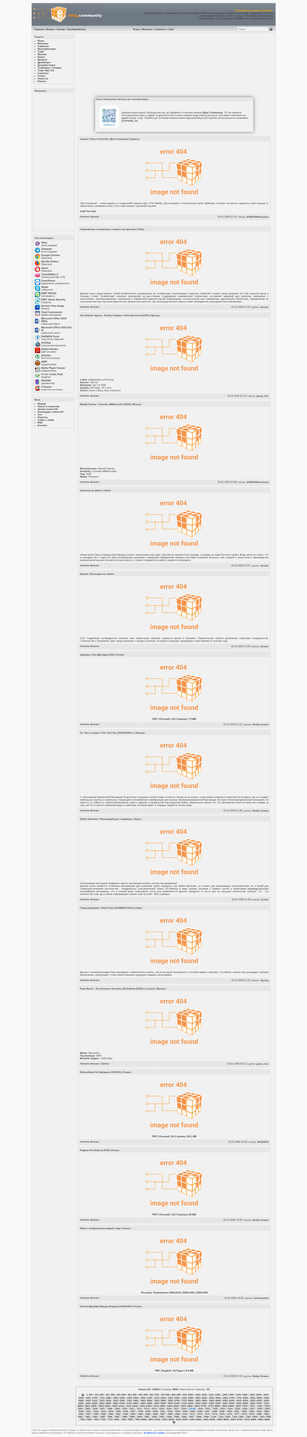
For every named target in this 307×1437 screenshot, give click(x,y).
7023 (222, 1408)
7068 (170, 1414)
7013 (146, 1408)
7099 (206, 1416)
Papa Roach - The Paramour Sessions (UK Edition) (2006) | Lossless (117, 988)
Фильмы (147, 29)
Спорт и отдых (189, 13)
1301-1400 (241, 1394)
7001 (252, 1406)
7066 (155, 1414)
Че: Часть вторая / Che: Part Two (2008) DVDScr (106, 733)
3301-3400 (132, 1400)
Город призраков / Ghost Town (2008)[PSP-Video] (107, 908)
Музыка (155, 315)
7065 (147, 1414)
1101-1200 (214, 1394)
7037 (133, 1411)
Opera (44, 268)
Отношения (266, 15)
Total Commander (51, 312)
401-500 (132, 1394)
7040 (155, 1411)
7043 (177, 1411)
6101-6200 (132, 1406)
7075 (222, 1414)
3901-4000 (215, 1400)
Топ (40, 414)
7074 (214, 1414)
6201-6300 (145, 1406)
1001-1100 (201, 1394)
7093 (161, 1416)
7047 (207, 1411)
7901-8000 (141, 1419)
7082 (80, 1416)
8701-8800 (250, 1419)
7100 (213, 1416)
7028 (259, 1408)
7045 (192, 1411)
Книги (141, 229)
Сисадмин (228, 18)
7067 (162, 1414)
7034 (110, 1411)
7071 (192, 1414)
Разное (269, 13)
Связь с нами (46, 420)
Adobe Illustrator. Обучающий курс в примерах (106, 819)
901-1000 (188, 1394)
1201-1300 (228, 1394)
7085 (102, 1416)
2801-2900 (256, 1397)
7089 (132, 1416)
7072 (199, 1414)
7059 (103, 1414)
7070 (184, 1414)
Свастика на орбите (91, 490)
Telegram (46, 249)
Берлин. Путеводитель (93, 574)
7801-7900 (127, 1419)
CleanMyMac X (49, 274)
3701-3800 (187, 1400)
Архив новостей (48, 409)
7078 (244, 1414)
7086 (109, 1416)
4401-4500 (91, 1403)
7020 (200, 1408)
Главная (39, 29)
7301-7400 (251, 1416)
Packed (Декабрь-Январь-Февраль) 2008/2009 (106, 1306)
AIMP (44, 361)
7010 (124, 1408)
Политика (251, 15)
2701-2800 (242, 1397)
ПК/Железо (242, 18)
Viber (44, 242)
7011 (131, 1408)
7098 (198, 1416)
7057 (88, 1414)
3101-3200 (105, 1400)
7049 (222, 1411)
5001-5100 (174, 1403)
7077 (236, 1414)
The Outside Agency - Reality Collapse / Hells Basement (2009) (114, 315)
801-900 (176, 1394)
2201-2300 (174, 1397)
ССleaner (46, 386)
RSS (40, 422)
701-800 (165, 1394)
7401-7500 (265, 1416)
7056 (81, 1414)
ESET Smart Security (53, 299)
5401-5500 (228, 1403)
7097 (191, 1416)
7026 (244, 1408)
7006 (95, 1408)
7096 (184, 1416)
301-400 (121, 1394)
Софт (170, 29)
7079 (251, 1414)
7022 (215, 1408)
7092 (154, 1416)
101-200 (99, 1394)
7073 (207, 1414)
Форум (50, 29)
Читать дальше (89, 216)
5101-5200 (187, 1403)
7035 (118, 1411)
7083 (87, 1416)
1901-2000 (132, 1397)
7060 (110, 1414)
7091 (146, 1416)
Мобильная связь (238, 13)
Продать (158, 13)
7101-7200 (224, 1416)
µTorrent (46, 355)
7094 (169, 1416)
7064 (140, 1414)
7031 (88, 1411)
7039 (147, 1411)
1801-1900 (119, 1397)
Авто (230, 15)
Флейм (221, 15)
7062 (125, 1414)
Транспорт (171, 13)
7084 (95, 1416)
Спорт (239, 15)
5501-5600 (242, 1403)
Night (75, 29)
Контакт (42, 425)
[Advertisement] (53, 161)
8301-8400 (195, 1419)
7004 (80, 1408)
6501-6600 (187, 1406)
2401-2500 (201, 1397)
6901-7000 (241, 1406)
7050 (229, 1411)
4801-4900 (146, 1403)
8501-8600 (223, 1419)
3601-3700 (174, 1400)
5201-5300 (201, 1403)
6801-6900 (228, 1406)
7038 (140, 1411)
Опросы (43, 417)
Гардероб (257, 13)
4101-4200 (242, 1400)
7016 (168, 1408)
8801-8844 (264, 1419)
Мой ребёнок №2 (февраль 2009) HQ (100, 1072)
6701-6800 (214, 1406)
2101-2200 (160, 1397)
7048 (214, 1411)
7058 (95, 1414)
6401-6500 (173, 1406)
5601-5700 (256, 1403)
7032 (95, 1411)
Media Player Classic (53, 368)
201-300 (110, 1394)
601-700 (154, 1394)
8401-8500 (209, 1419)
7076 (229, 1414)
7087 (117, 1416)
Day (69, 29)
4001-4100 (228, 1400)
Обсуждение (208, 15)
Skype (44, 287)
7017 (176, 1408)
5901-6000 (104, 1406)
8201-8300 (182, 1419)
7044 (184, 1411)
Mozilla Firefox (49, 261)
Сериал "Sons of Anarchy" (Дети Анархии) (103, 139)
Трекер (60, 29)
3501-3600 (160, 1400)
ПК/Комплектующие (213, 13)
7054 (259, 1411)
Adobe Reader (49, 349)
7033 (103, 1411)
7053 (251, 1411)
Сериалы (159, 29)
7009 (117, 1408)
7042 (170, 1411)
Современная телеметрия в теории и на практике (108, 229)
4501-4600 (105, 1403)
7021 (207, 1408)
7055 (266, 1411)
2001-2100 (146, 1397)
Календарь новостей (50, 411)
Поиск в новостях (49, 406)
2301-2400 (187, 1397)
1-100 (89, 1394)
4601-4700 (119, 1403)
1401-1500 (255, 1394)
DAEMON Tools (50, 336)
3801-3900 (201, 1400)
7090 (139, 1416)
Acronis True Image (52, 305)
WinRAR (46, 380)
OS (218, 18)
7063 (133, 1414)
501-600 (143, 1394)
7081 (266, 1414)
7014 (154, 1408)
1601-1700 (91, 1397)
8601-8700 (236, 1419)
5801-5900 (91, 1406)
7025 (237, 1408)
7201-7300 (238, 1416)
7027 (252, 1408)
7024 (230, 1408)
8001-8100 (154, 1419)
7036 (125, 1411)
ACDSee (46, 342)
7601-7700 (99, 1419)
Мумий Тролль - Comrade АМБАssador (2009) (105, 404)
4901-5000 (160, 1403)
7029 (267, 1408)
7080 (259, 1414)
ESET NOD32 (48, 293)
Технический (206, 18)
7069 (177, 1414)
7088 (124, 1416)
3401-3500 (146, 1400)
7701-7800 (113, 1419)
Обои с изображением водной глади (100, 1228)
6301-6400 (159, 1406)
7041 (162, 1411)
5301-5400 (215, 1403)
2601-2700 (228, 1397)
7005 (87, 1408)
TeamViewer (48, 280)
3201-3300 (119, 1400)
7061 (118, 1414)
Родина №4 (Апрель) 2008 (94, 1150)
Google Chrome (50, 255)
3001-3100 (91, 1400)
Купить (148, 13)
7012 (139, 1408)
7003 (267, 1406)
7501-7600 (86, 1419)
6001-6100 (118, 1406)
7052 (244, 1411)
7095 (176, 1416)
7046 (199, 1411)
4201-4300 (256, 1400)
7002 (259, 1406)
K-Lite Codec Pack (52, 374)
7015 (161, 1408)
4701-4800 (132, 1403)
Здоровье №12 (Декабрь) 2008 (97, 654)
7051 (236, 1411)
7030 (81, 1411)
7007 (102, 1408)
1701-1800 (105, 1397)
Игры (136, 29)
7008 (109, 1408)
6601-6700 (200, 1406)
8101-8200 (168, 1419)
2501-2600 (215, 1397)
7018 (183, 1408)
